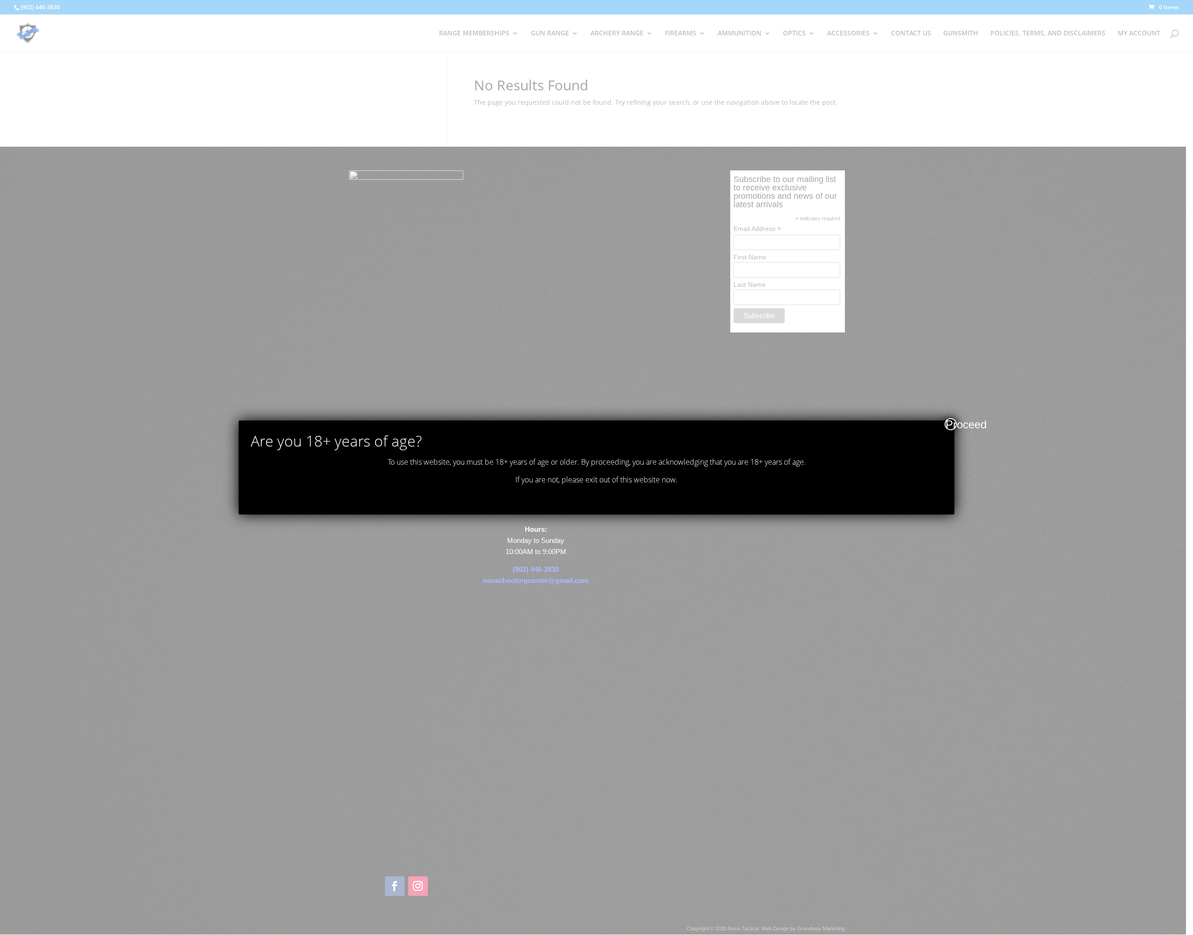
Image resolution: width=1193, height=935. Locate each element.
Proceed (951, 424)
